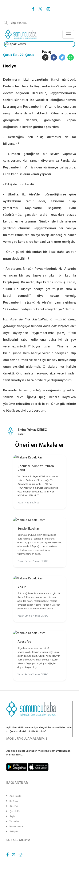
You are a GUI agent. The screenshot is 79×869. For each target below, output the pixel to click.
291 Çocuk (27, 55)
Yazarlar (14, 821)
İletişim (13, 831)
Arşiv (12, 816)
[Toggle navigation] (68, 34)
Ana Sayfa (15, 796)
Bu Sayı (13, 801)
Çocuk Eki (10, 55)
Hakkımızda (16, 826)
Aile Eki (13, 806)
